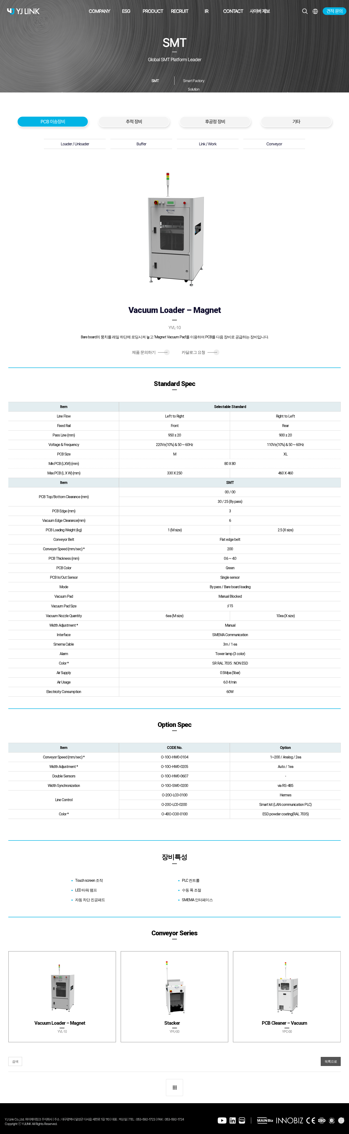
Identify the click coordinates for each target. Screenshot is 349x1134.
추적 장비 (134, 121)
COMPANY (99, 11)
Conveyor (274, 144)
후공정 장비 (215, 121)
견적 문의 (334, 11)
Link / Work (208, 144)
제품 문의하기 (149, 352)
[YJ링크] (23, 11)
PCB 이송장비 (53, 121)
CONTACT (233, 11)
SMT (155, 80)
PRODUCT (153, 11)
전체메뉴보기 (315, 11)
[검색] (305, 11)
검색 (15, 1061)
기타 (296, 121)
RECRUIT (179, 11)
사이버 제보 (260, 11)
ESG (126, 11)
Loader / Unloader (75, 144)
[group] (62, 996)
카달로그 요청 (199, 352)
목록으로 (331, 1061)
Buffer (141, 144)
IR (206, 11)
